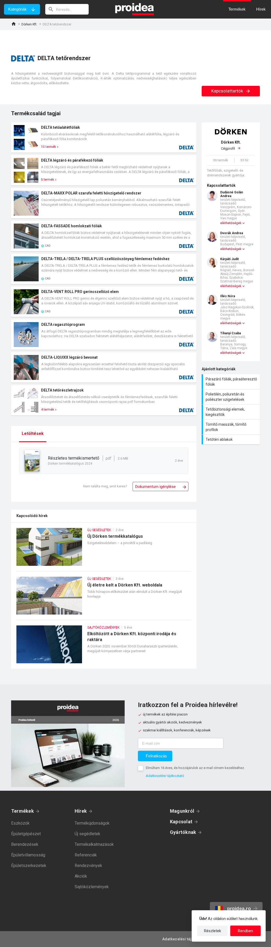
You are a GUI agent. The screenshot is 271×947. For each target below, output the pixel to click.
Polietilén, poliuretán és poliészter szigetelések (231, 396)
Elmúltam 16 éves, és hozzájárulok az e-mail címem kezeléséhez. (195, 768)
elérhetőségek (230, 223)
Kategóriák (17, 9)
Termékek (22, 811)
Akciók (81, 876)
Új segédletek (87, 833)
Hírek (81, 811)
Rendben (245, 930)
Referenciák (86, 854)
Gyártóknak (183, 832)
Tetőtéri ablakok (231, 439)
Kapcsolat (181, 821)
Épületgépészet (26, 833)
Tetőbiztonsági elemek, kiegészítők (231, 411)
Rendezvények (88, 865)
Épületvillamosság (28, 854)
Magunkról (182, 811)
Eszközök (20, 823)
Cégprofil (231, 145)
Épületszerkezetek (28, 865)
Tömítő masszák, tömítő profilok (231, 427)
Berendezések (24, 844)
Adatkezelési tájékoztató (165, 776)
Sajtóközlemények (92, 886)
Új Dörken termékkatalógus (103, 549)
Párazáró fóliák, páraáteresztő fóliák (231, 381)
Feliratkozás (156, 756)
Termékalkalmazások (94, 844)
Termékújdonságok (92, 823)
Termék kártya (103, 137)
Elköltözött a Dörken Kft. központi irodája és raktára (103, 647)
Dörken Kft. (29, 24)
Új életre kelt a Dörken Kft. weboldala (103, 598)
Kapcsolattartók (227, 91)
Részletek (212, 930)
